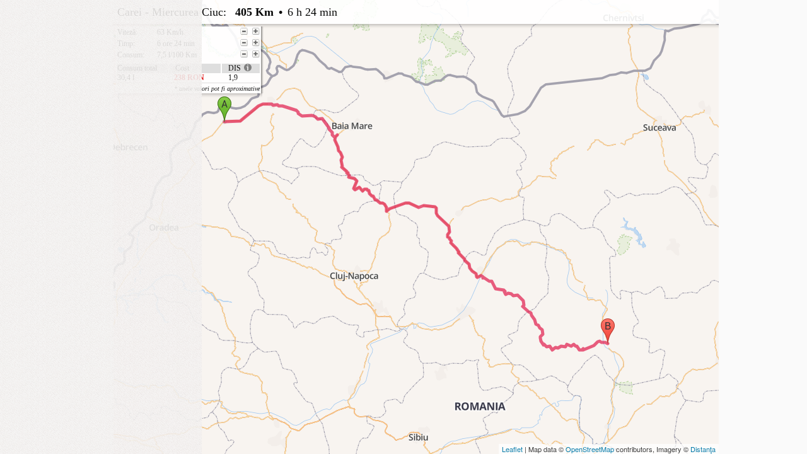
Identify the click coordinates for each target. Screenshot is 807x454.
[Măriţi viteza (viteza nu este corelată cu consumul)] (256, 31)
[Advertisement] (101, 79)
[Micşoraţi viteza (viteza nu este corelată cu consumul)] (244, 31)
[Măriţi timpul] (256, 43)
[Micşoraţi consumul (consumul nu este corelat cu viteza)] (244, 54)
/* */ (370, 41)
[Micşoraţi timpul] (244, 43)
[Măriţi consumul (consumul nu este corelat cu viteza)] (256, 54)
